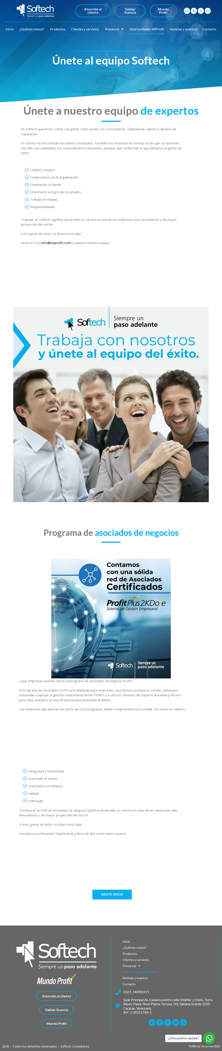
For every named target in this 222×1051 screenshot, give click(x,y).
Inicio (10, 29)
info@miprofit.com (56, 243)
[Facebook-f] (194, 11)
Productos (57, 29)
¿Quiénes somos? (32, 29)
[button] (93, 11)
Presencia (112, 29)
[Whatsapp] (208, 11)
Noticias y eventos (183, 29)
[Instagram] (187, 11)
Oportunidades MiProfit (146, 29)
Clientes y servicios (85, 29)
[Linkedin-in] (175, 1022)
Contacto (209, 29)
